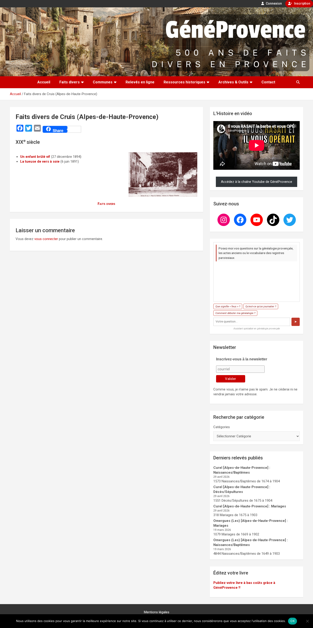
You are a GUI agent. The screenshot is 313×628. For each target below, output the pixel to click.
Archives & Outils (233, 82)
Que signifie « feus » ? (227, 306)
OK (292, 621)
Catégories (221, 427)
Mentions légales (156, 612)
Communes (103, 82)
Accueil (43, 82)
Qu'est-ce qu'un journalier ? (260, 306)
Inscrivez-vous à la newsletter (241, 359)
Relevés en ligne (140, 82)
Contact (268, 82)
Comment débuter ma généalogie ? (235, 313)
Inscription (301, 3)
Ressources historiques (184, 82)
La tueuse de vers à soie (40, 161)
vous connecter (46, 239)
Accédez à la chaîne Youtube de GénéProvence (256, 182)
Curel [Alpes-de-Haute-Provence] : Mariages (249, 506)
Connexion (273, 3)
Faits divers (69, 82)
